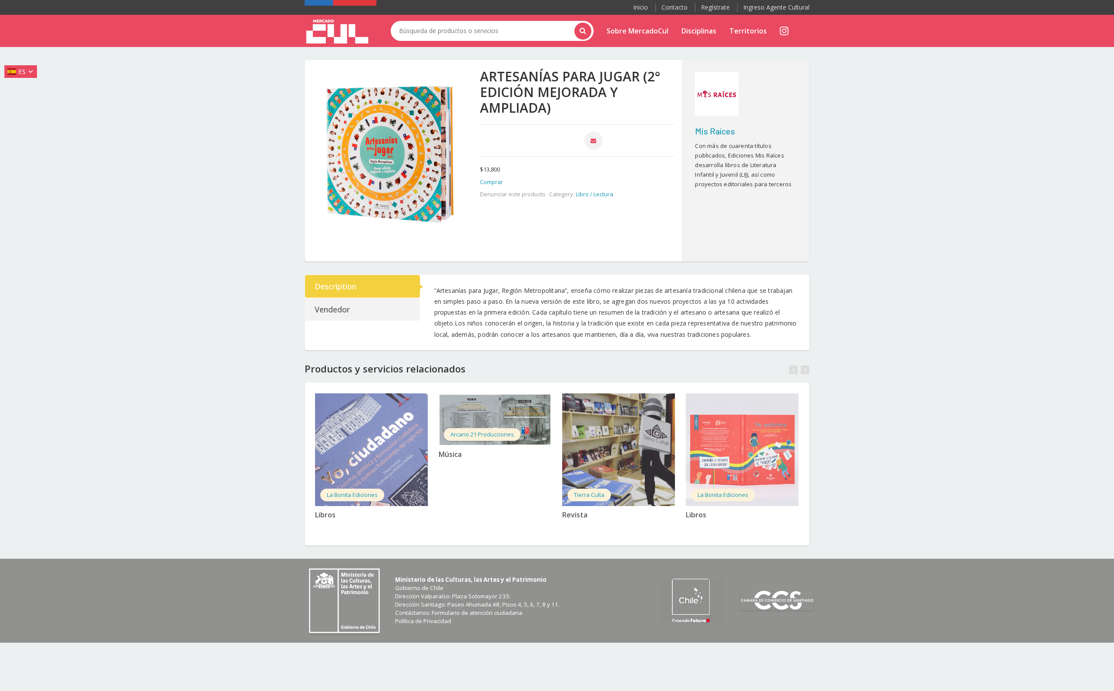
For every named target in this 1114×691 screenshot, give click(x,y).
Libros (325, 515)
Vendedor (332, 309)
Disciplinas (698, 31)
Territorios (748, 31)
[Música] (495, 419)
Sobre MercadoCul (637, 31)
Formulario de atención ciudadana (477, 613)
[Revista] (618, 449)
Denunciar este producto (513, 194)
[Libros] (371, 449)
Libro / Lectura (594, 194)
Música (450, 454)
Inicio (640, 7)
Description (335, 286)
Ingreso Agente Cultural (776, 7)
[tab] (363, 286)
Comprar (491, 182)
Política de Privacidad (423, 621)
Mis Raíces (715, 131)
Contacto (674, 7)
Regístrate (715, 7)
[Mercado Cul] (337, 32)
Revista (574, 515)
